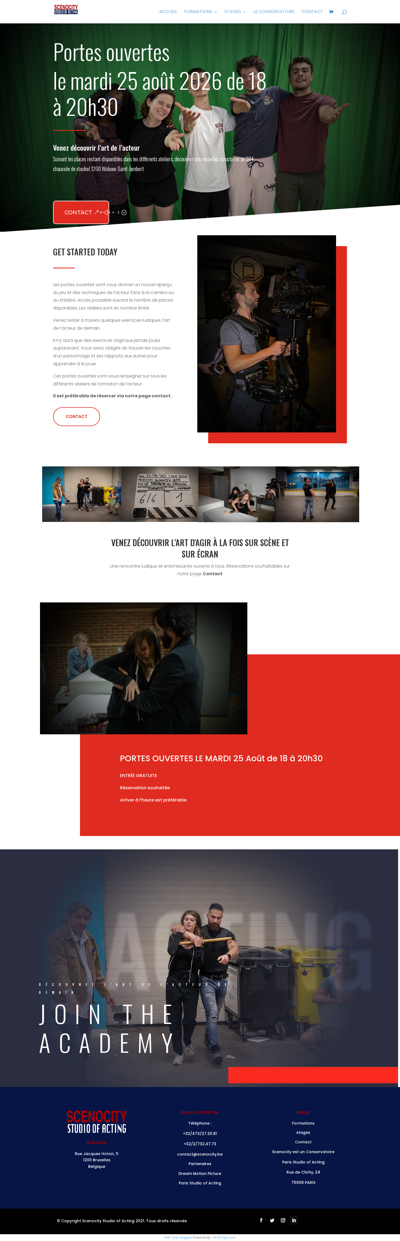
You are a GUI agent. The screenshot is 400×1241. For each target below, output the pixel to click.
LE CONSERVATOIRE (274, 12)
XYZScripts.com (224, 1237)
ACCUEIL (168, 12)
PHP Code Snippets (178, 1237)
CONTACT (312, 12)
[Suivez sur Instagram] (283, 1220)
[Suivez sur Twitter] (272, 1220)
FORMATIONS (198, 12)
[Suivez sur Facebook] (261, 1220)
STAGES (232, 12)
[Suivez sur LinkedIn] (294, 1220)
